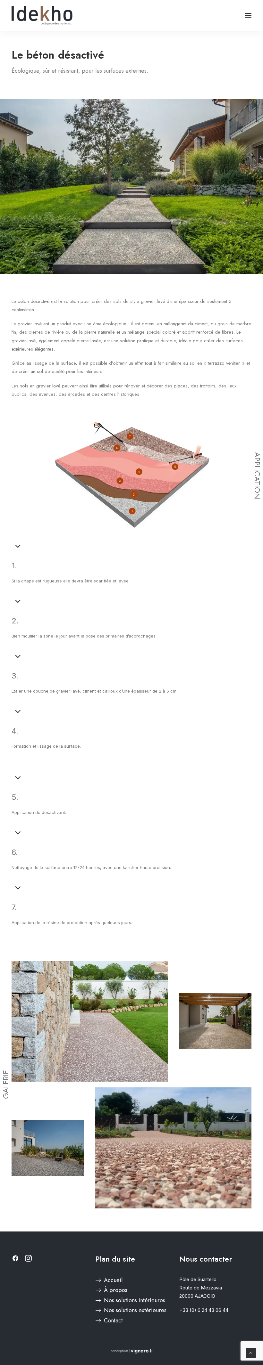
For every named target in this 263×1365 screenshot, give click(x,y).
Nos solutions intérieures (134, 1300)
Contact (113, 1320)
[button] (248, 15)
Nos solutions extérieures (135, 1310)
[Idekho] (42, 15)
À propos (115, 1290)
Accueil (113, 1280)
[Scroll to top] (251, 1352)
